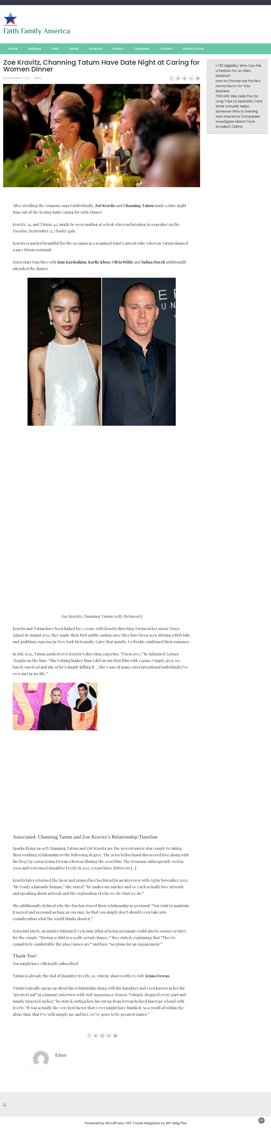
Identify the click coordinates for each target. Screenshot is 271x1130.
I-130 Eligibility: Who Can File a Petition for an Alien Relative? (238, 70)
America (95, 49)
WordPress (114, 1123)
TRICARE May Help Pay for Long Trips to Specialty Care (239, 99)
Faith (55, 49)
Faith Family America (36, 31)
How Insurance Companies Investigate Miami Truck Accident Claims (238, 121)
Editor (61, 1055)
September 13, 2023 (18, 78)
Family (74, 49)
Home (13, 49)
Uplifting (34, 49)
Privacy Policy (193, 49)
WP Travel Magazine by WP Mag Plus (156, 1123)
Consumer (142, 49)
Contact (166, 49)
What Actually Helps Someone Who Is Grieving (237, 109)
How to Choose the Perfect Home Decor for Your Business (238, 85)
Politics (117, 49)
